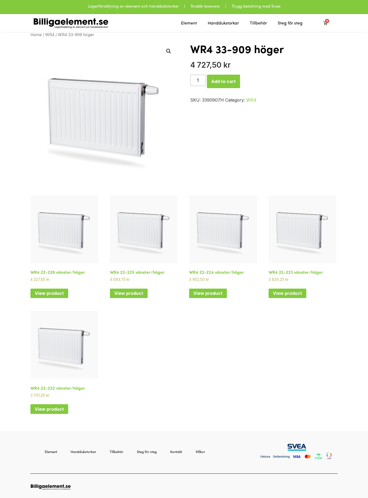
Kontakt (176, 451)
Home (36, 34)
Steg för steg (290, 23)
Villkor (200, 451)
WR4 (49, 34)
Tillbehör (258, 23)
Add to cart (223, 81)
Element (189, 23)
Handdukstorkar (223, 23)
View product (49, 293)
